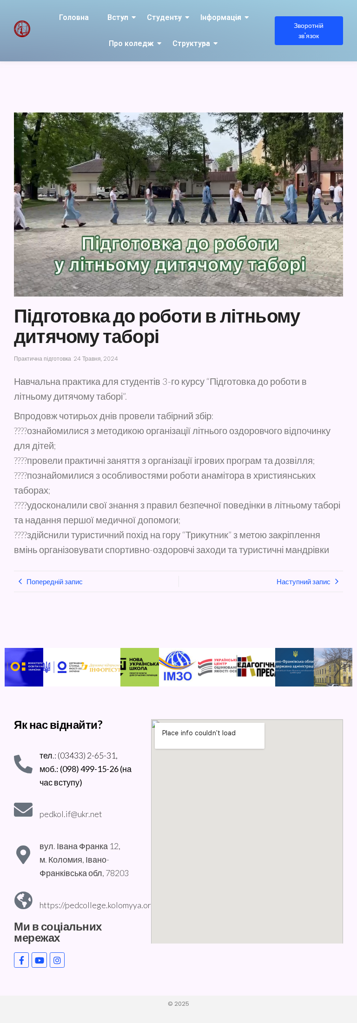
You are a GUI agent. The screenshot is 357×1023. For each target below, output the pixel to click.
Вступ (117, 17)
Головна (74, 17)
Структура (191, 43)
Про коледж (131, 43)
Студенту (164, 17)
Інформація (220, 17)
